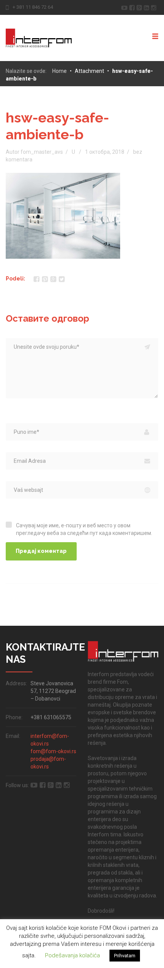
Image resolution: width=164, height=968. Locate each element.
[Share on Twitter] (61, 279)
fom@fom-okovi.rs (53, 751)
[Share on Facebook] (36, 279)
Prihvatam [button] (124, 955)
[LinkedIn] (147, 7)
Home (59, 71)
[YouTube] (125, 7)
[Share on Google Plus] (53, 279)
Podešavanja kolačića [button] (72, 955)
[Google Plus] (140, 7)
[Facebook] (133, 7)
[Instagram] (154, 7)
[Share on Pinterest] (45, 279)
